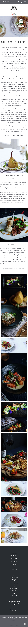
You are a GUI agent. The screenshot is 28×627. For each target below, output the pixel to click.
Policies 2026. (25, 617)
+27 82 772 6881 (14, 588)
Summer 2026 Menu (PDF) (17, 135)
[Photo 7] (14, 457)
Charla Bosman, (13, 86)
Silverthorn (12, 84)
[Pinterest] (10, 610)
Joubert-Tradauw (19, 84)
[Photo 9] (14, 504)
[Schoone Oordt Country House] (14, 10)
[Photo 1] (14, 281)
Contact (14, 569)
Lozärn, (20, 86)
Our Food (14, 558)
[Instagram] (13, 610)
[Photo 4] (14, 377)
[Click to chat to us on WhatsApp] (25, 624)
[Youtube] (15, 610)
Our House (14, 553)
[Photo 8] (14, 488)
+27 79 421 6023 (14, 583)
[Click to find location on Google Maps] (18, 2)
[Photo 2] (14, 313)
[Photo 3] (14, 345)
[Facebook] (18, 610)
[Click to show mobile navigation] (25, 2)
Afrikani (17, 90)
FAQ (14, 567)
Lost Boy (16, 88)
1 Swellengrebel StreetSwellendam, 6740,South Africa (14, 603)
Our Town (14, 561)
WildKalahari (5, 77)
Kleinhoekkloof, (10, 88)
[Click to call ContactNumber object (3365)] (21, 2)
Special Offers (14, 625)
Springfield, (6, 86)
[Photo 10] (14, 519)
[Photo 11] (14, 535)
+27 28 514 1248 (14, 577)
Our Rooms (14, 555)
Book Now (6, 2)
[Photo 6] (14, 424)
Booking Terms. (14, 618)
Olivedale (5, 84)
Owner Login (14, 620)
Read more (3, 204)
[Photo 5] (14, 409)
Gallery (14, 564)
